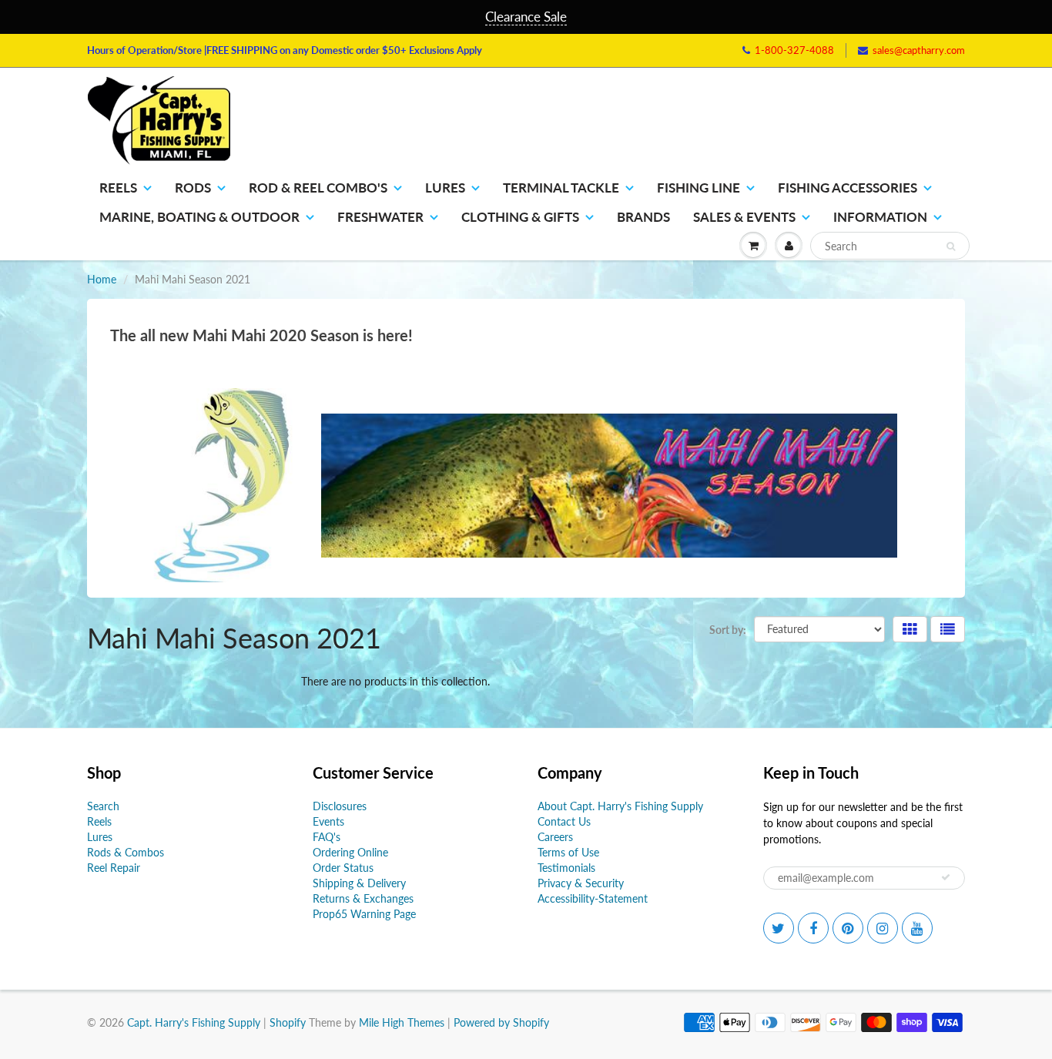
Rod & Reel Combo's (318, 187)
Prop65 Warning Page (364, 913)
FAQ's (326, 836)
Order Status (343, 867)
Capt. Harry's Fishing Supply (193, 1022)
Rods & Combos (125, 852)
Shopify (288, 1022)
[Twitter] (778, 928)
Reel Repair (113, 867)
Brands (643, 217)
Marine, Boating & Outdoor (199, 217)
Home (101, 279)
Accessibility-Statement (593, 898)
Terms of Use (568, 852)
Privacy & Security (581, 883)
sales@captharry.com (919, 50)
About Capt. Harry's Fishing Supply (620, 806)
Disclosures (340, 806)
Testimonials (566, 867)
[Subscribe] (945, 877)
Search (103, 806)
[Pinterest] (848, 928)
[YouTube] (917, 928)
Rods (193, 187)
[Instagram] (882, 928)
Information (880, 217)
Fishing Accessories (847, 187)
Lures (445, 187)
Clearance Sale (526, 16)
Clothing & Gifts (520, 217)
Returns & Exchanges (363, 898)
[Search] (951, 246)
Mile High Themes (401, 1022)
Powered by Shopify (501, 1022)
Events (328, 821)
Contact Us (564, 821)
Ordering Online (350, 852)
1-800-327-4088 (794, 50)
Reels (118, 187)
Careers (555, 836)
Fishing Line (698, 187)
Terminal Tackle (561, 187)
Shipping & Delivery (359, 883)
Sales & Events (744, 217)
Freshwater (380, 217)
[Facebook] (813, 928)
